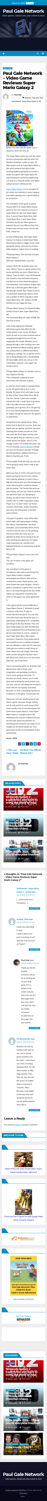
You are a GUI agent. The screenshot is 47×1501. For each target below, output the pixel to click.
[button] (38, 53)
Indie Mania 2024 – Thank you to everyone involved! (23, 853)
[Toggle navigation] (42, 53)
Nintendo (28, 98)
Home (23, 1496)
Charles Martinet (26, 447)
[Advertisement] (14, 1333)
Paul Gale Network (23, 11)
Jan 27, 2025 (12, 1379)
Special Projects (12, 848)
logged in (18, 1125)
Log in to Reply (34, 908)
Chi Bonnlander (23, 1039)
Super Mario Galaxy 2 (30, 101)
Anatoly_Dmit (22, 919)
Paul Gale (17, 95)
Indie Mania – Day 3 (18, 1447)
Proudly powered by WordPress (16, 1490)
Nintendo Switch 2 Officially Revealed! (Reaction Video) (18, 825)
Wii (40, 101)
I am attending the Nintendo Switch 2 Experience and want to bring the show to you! (22, 798)
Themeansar (23, 1493)
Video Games (8, 68)
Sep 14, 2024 (13, 1427)
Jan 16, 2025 (12, 1403)
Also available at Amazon (23, 1299)
